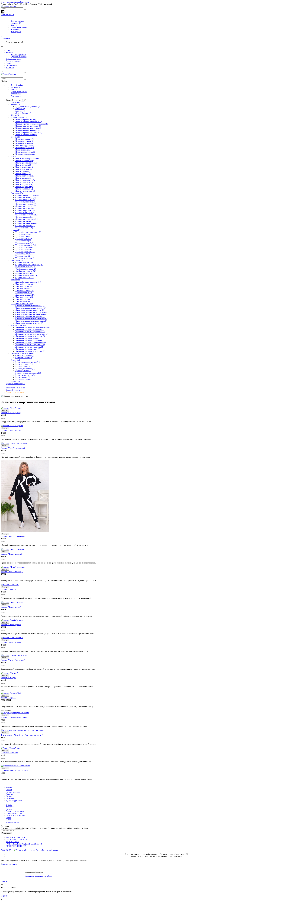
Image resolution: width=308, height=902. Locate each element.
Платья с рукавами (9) (24, 187)
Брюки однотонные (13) (25, 369)
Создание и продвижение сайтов (38, 876)
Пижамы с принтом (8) (24, 148)
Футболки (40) (16, 260)
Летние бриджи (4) (23, 113)
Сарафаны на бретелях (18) (26, 215)
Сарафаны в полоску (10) (25, 197)
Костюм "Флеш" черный (11, 607)
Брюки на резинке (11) (24, 366)
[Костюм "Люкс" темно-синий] (14, 443)
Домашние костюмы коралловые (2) (30, 332)
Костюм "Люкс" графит (10, 413)
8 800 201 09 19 (29, 850)
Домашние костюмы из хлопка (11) (29, 330)
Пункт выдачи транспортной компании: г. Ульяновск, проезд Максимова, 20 (156, 854)
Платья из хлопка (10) (24, 167)
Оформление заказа (19, 27)
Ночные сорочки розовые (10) (27, 130)
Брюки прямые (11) (23, 371)
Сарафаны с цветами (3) (25, 226)
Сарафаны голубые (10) (25, 200)
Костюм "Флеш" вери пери (12, 572)
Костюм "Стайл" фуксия (11, 625)
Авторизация (16, 30)
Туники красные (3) (23, 239)
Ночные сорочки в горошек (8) (28, 126)
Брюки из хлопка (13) (24, 364)
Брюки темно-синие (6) (25, 375)
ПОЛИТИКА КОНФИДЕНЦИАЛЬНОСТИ (24, 844)
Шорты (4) (15, 115)
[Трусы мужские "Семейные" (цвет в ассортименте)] (23, 730)
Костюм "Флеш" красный (11, 554)
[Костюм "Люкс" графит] (11, 408)
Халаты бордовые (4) (24, 284)
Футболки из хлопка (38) (25, 271)
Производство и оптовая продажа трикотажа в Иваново (64, 860)
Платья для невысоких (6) (26, 163)
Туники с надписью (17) (25, 247)
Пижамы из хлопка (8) (24, 141)
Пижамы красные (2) (24, 143)
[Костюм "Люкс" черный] (12, 426)
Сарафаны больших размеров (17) (29, 195)
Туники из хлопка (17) (24, 236)
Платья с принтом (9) (24, 184)
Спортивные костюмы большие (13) (30, 306)
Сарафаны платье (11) (24, 217)
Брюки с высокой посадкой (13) (28, 373)
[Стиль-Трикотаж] (8, 74)
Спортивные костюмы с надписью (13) (31, 312)
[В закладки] (4, 418)
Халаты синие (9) (22, 301)
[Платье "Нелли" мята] (10, 748)
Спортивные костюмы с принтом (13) (30, 314)
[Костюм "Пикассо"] (10, 585)
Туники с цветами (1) (24, 254)
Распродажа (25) (17, 102)
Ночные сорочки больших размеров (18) (31, 124)
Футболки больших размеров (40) (29, 265)
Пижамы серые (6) (23, 150)
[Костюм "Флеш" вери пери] (13, 567)
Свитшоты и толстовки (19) (22, 353)
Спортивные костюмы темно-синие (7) (31, 321)
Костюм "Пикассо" (9, 589)
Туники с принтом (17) (24, 249)
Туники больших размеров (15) (28, 232)
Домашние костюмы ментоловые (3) (30, 336)
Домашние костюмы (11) (21, 325)
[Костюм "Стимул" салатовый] (14, 655)
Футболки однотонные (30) (26, 275)
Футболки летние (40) (24, 273)
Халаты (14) (15, 280)
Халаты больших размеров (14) (28, 282)
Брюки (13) (15, 360)
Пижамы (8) (15, 137)
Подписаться (6, 833)
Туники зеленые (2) (23, 234)
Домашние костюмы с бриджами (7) (30, 340)
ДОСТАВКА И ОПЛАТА (16, 839)
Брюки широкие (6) (23, 379)
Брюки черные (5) (22, 377)
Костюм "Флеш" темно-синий (13, 536)
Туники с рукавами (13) (25, 252)
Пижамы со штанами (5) (25, 152)
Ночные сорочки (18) (19, 117)
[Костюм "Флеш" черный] (12, 602)
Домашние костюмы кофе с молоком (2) (31, 334)
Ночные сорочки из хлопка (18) (28, 128)
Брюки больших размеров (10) (27, 362)
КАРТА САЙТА (12, 842)
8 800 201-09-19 (7, 15)
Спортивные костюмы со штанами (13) (31, 319)
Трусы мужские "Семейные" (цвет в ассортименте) (22, 735)
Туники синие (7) (22, 256)
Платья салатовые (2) (24, 189)
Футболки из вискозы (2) (25, 269)
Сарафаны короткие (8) (24, 208)
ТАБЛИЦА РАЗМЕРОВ (16, 837)
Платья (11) (15, 156)
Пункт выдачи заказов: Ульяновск (15, 2)
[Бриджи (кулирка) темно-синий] (15, 713)
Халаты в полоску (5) (24, 288)
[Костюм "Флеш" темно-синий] (25, 532)
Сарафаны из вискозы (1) (25, 204)
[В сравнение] (2, 418)
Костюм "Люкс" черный (11, 430)
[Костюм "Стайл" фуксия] (12, 620)
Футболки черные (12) (24, 278)
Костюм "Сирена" (8, 698)
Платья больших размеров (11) (27, 158)
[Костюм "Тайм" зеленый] (12, 638)
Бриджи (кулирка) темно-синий (14, 717)
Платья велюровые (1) (24, 161)
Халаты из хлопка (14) (24, 291)
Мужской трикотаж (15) (15, 384)
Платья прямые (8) (23, 178)
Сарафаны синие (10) (24, 228)
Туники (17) (15, 230)
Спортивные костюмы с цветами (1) (30, 317)
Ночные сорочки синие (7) (26, 135)
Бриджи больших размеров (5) (27, 107)
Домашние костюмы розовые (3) (28, 338)
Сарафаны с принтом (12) (25, 223)
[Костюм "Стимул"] (9, 673)
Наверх (4, 881)
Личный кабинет (18, 21)
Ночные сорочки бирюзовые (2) (28, 122)
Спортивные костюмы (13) (22, 304)
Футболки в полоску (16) (25, 267)
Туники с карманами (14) (25, 245)
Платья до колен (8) (23, 165)
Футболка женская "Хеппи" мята (14, 770)
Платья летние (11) (23, 174)
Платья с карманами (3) (25, 180)
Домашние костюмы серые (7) (27, 349)
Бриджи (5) (15, 104)
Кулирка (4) (20, 111)
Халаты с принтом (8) (24, 297)
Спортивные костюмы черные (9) (29, 323)
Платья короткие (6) (23, 169)
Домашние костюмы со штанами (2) (30, 351)
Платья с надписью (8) (24, 182)
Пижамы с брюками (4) (25, 154)
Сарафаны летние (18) (24, 213)
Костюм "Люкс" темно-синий (13, 448)
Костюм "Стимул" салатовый (13, 660)
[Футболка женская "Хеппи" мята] (15, 766)
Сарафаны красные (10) (25, 210)
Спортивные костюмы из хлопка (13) (30, 308)
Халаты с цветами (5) (24, 299)
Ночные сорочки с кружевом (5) (28, 132)
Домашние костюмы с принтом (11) (30, 345)
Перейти (4, 896)
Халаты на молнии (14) (25, 295)
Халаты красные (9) (23, 293)
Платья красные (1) (23, 171)
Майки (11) (15, 382)
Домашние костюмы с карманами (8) (30, 343)
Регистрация (16, 32)
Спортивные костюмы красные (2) (29, 310)
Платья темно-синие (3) (25, 191)
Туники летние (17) (23, 241)
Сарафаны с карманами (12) (26, 219)
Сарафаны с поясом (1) (24, 221)
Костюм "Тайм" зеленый (11, 642)
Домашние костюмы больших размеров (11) (33, 327)
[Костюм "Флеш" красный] (12, 549)
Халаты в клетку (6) (23, 286)
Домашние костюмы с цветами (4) (29, 347)
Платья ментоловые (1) (24, 176)
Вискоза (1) (20, 109)
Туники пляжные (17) (24, 243)
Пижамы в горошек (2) (24, 139)
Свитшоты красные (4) (24, 356)
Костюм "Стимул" (8, 678)
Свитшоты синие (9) (23, 358)
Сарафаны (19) (17, 193)
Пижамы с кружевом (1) (25, 145)
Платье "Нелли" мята (9, 753)
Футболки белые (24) (24, 262)
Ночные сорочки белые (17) (26, 119)
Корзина (14, 25)
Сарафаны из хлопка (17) (25, 206)
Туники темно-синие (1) (25, 258)
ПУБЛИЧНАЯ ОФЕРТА (16, 846)
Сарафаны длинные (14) (25, 202)
